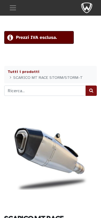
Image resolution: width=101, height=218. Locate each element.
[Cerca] (91, 91)
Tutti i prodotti (23, 71)
